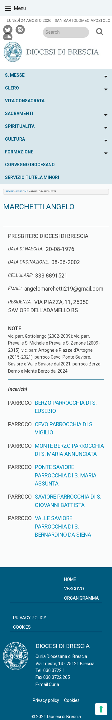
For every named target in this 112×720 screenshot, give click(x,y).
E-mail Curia (47, 684)
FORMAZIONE (19, 151)
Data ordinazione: (28, 262)
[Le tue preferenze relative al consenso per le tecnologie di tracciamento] (101, 709)
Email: (15, 288)
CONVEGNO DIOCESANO (30, 164)
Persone (22, 191)
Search (99, 31)
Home (10, 191)
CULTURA (15, 139)
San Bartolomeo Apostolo (82, 20)
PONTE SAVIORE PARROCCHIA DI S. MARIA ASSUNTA (65, 475)
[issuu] (21, 28)
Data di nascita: (25, 249)
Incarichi (17, 389)
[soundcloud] (8, 36)
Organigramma (81, 598)
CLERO (12, 87)
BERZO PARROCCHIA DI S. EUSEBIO (66, 407)
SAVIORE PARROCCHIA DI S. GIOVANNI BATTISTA (68, 501)
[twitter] (8, 28)
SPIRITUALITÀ (20, 126)
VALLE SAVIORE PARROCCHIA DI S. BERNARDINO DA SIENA (63, 526)
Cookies (22, 627)
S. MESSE (15, 75)
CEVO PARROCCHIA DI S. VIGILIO (64, 428)
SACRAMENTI (19, 113)
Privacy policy (29, 617)
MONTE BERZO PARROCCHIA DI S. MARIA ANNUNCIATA (69, 450)
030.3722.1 (54, 670)
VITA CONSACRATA (24, 100)
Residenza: (20, 302)
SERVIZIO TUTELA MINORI (32, 177)
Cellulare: (20, 275)
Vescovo (74, 588)
